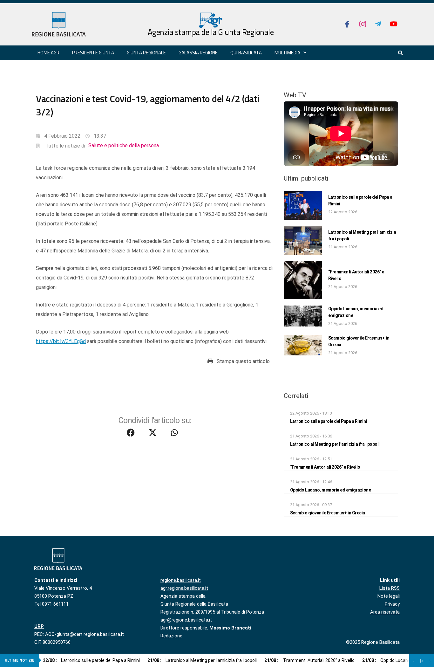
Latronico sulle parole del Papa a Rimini (328, 421)
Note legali (388, 596)
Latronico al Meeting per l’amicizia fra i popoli (335, 444)
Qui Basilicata (246, 52)
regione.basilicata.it (180, 580)
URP (39, 626)
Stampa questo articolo (243, 361)
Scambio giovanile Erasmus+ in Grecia (327, 512)
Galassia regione (198, 52)
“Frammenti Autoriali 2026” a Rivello (325, 467)
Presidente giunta (93, 52)
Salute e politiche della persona (123, 145)
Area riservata (385, 612)
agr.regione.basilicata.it (184, 588)
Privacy (392, 604)
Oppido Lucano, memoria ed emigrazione (330, 489)
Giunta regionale (146, 52)
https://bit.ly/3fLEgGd (61, 341)
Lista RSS (389, 588)
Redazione (171, 636)
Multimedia (287, 52)
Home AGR (48, 52)
